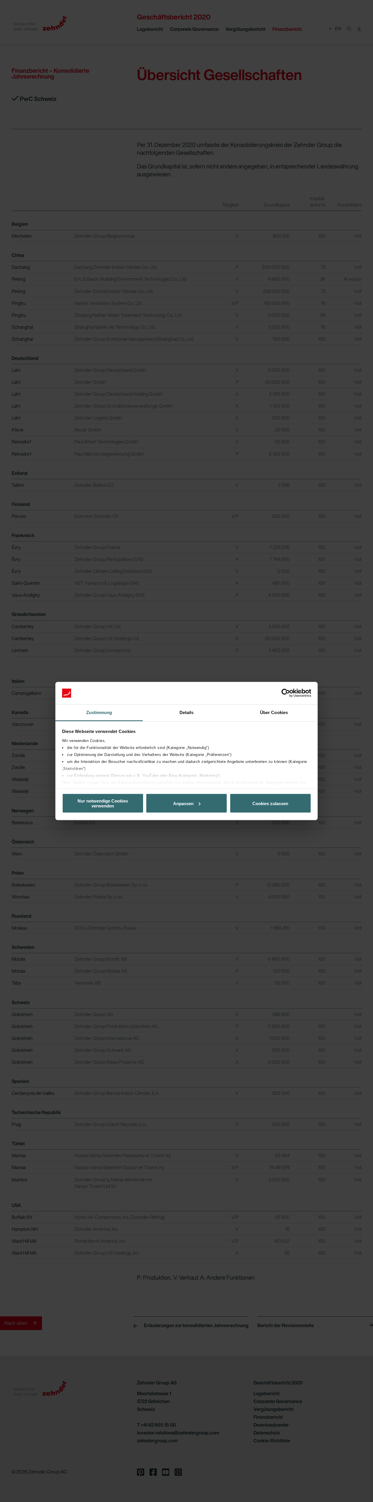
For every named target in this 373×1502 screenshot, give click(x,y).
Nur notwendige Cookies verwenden (103, 803)
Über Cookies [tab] (274, 712)
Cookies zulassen (270, 803)
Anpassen (183, 803)
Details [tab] (187, 712)
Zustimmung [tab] (99, 712)
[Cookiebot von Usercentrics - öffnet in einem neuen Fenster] (285, 693)
